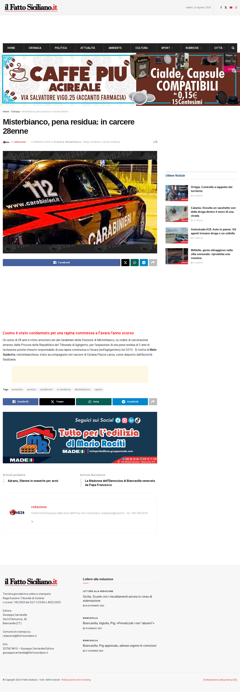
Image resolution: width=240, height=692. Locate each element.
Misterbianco (73, 141)
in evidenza (64, 389)
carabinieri (46, 389)
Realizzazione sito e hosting (76, 680)
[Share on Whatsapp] (134, 262)
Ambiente (115, 47)
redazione (20, 141)
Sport (165, 47)
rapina (98, 389)
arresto (31, 389)
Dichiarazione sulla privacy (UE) (220, 679)
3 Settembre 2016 (40, 141)
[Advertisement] (80, 299)
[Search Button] (233, 48)
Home (11, 47)
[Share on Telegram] (144, 262)
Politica (61, 47)
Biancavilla (90, 618)
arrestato (17, 389)
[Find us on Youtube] (231, 7)
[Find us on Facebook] (221, 7)
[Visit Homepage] (31, 7)
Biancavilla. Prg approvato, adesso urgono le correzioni (119, 645)
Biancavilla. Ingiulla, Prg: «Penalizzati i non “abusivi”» (118, 623)
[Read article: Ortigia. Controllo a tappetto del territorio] (177, 193)
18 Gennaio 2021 (93, 628)
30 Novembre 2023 (94, 606)
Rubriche (192, 47)
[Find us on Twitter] (225, 7)
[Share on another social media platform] (153, 262)
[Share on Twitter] (125, 262)
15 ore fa (198, 196)
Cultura (141, 47)
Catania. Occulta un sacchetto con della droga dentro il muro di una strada (213, 211)
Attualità (87, 47)
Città (218, 47)
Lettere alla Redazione (98, 591)
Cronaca (35, 47)
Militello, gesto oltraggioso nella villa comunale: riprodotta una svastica (212, 254)
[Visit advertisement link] (120, 79)
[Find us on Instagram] (236, 7)
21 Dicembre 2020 (94, 651)
